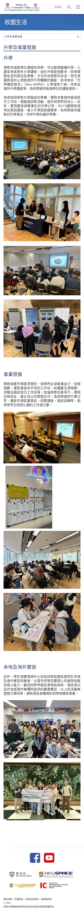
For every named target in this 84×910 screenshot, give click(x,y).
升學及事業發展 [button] (13, 36)
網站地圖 (8, 899)
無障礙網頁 (46, 899)
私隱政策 (19, 899)
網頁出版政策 (32, 899)
